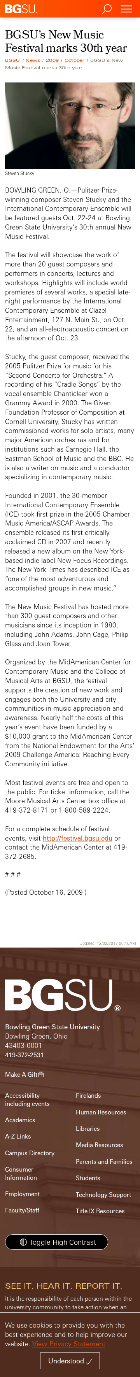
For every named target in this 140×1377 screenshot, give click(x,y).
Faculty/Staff (22, 1210)
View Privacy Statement (68, 1344)
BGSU (12, 60)
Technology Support (103, 1194)
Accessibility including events (27, 1099)
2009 (52, 60)
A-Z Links (18, 1136)
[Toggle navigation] (126, 9)
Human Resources (101, 1112)
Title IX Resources (100, 1211)
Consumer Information (21, 1173)
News (33, 60)
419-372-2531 (24, 1055)
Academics (20, 1120)
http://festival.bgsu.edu (77, 838)
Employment (22, 1194)
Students (88, 1178)
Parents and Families (104, 1161)
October (74, 60)
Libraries (88, 1128)
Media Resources (99, 1145)
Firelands (88, 1095)
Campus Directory (29, 1153)
